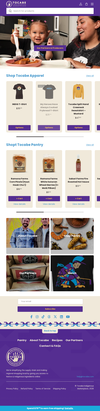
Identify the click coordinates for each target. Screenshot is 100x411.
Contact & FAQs (50, 346)
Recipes (57, 340)
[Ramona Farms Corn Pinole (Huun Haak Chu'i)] (19, 163)
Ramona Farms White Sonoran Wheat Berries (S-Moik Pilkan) (49, 183)
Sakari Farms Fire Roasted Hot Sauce (78, 180)
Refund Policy (27, 388)
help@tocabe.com (85, 376)
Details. (69, 408)
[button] (86, 4)
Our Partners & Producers (50, 48)
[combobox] (50, 11)
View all (90, 75)
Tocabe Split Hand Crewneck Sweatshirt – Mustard (78, 109)
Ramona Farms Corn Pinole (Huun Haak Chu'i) (19, 181)
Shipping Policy (59, 388)
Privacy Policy (12, 388)
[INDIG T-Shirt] (19, 91)
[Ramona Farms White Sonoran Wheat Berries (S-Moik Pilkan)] (49, 163)
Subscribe (50, 309)
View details (19, 204)
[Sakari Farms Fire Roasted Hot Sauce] (78, 163)
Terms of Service (42, 388)
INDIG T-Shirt (19, 104)
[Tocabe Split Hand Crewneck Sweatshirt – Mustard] (78, 91)
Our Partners (74, 340)
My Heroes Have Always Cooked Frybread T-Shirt (49, 107)
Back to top (50, 330)
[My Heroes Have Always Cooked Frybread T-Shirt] (49, 91)
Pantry (22, 340)
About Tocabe (39, 340)
